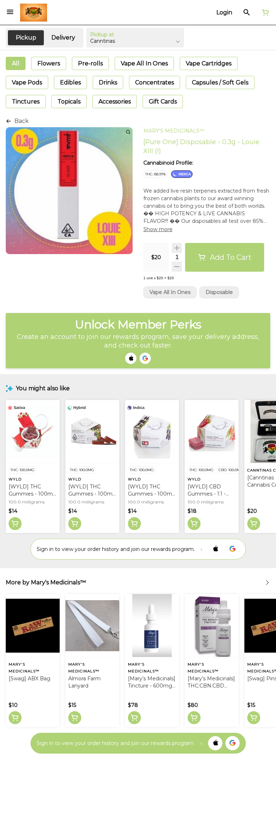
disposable (219, 292)
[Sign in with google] (232, 549)
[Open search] (246, 12)
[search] (128, 131)
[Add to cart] (15, 523)
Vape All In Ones (170, 292)
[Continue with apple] (131, 358)
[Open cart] (264, 12)
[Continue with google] (145, 358)
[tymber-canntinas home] (33, 13)
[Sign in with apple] (215, 549)
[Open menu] (10, 12)
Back (21, 121)
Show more (157, 229)
